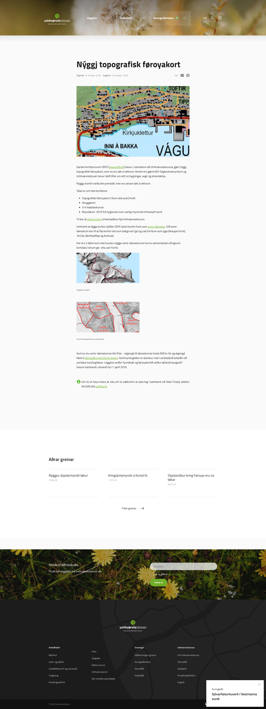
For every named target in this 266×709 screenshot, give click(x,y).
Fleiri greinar (129, 508)
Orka (94, 651)
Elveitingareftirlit (57, 682)
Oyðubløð (139, 675)
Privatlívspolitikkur (186, 675)
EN (205, 18)
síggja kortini (94, 219)
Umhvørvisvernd (99, 671)
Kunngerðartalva (142, 661)
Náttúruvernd (98, 665)
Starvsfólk (139, 668)
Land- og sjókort (56, 661)
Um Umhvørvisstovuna (188, 655)
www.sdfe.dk (116, 167)
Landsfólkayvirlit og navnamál (63, 668)
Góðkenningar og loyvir (146, 655)
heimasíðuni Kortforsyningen (101, 358)
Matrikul (53, 655)
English (181, 682)
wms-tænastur (156, 226)
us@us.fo (101, 386)
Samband (182, 668)
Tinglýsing (53, 675)
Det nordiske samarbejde (103, 678)
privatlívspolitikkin (177, 574)
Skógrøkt (96, 658)
